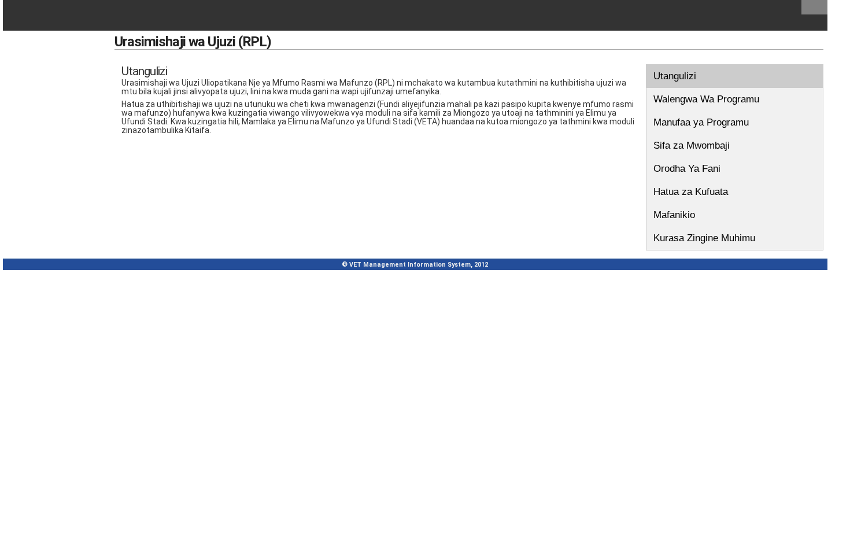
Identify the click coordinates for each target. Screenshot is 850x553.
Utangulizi (674, 76)
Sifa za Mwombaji (691, 145)
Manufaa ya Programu (701, 122)
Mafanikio (674, 214)
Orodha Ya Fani (686, 168)
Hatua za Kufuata (690, 191)
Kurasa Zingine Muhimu (704, 238)
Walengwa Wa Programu (706, 99)
